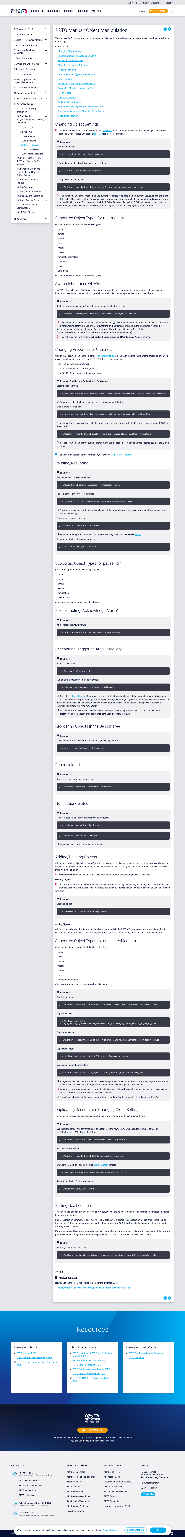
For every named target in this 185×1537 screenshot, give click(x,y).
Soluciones (53, 11)
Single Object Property (121, 454)
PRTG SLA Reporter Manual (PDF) (89, 1360)
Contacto (144, 2)
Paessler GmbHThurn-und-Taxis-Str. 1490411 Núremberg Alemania (154, 1475)
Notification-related (67, 97)
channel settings (106, 356)
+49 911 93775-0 (149, 1488)
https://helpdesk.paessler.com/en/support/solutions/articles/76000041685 (94, 1287)
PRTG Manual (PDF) (26, 1353)
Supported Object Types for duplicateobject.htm (80, 106)
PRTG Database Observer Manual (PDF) (92, 1369)
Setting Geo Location (68, 116)
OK (158, 1530)
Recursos (82, 11)
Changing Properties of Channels (73, 65)
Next (169, 29)
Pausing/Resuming (67, 70)
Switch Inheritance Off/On (70, 60)
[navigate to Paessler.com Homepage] (19, 10)
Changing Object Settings (70, 51)
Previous (165, 29)
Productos (37, 11)
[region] (92, 1530)
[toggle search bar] (171, 11)
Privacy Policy (109, 1530)
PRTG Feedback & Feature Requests (146, 1353)
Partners (96, 11)
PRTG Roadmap (136, 1357)
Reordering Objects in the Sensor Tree (76, 88)
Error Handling (65, 79)
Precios (68, 11)
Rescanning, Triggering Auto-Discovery (76, 83)
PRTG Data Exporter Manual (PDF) (89, 1373)
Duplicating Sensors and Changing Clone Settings (82, 111)
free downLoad (92, 1430)
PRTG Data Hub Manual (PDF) (87, 1365)
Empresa (132, 2)
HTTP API (98, 134)
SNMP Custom (101, 1165)
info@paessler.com (150, 1483)
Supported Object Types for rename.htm (77, 56)
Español (169, 2)
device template (79, 696)
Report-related (64, 93)
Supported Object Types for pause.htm (76, 74)
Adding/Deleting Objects (69, 102)
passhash (107, 130)
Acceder (155, 2)
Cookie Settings (135, 1530)
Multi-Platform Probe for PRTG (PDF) (34, 1357)
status (138, 534)
